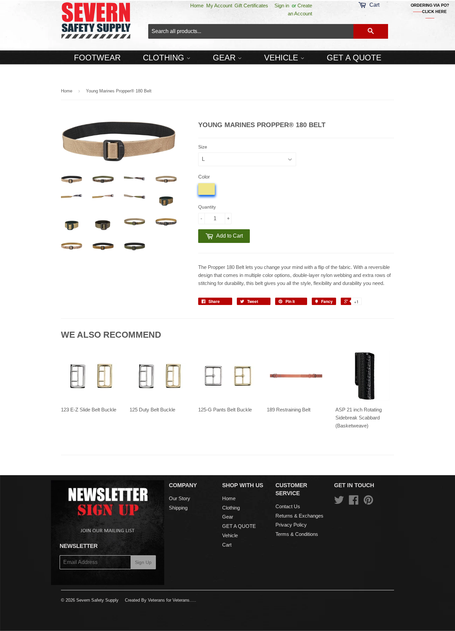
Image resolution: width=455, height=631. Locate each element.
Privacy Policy (291, 525)
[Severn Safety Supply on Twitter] (339, 502)
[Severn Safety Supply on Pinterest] (368, 502)
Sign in (281, 5)
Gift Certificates (251, 5)
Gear (225, 57)
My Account (219, 5)
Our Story (179, 498)
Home (197, 5)
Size (202, 146)
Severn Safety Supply (97, 600)
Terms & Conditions (296, 534)
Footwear (97, 57)
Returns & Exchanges (299, 516)
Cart (226, 545)
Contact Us (287, 506)
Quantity (207, 207)
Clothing (165, 57)
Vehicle (282, 57)
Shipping (178, 508)
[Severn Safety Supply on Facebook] (354, 502)
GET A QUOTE (354, 57)
